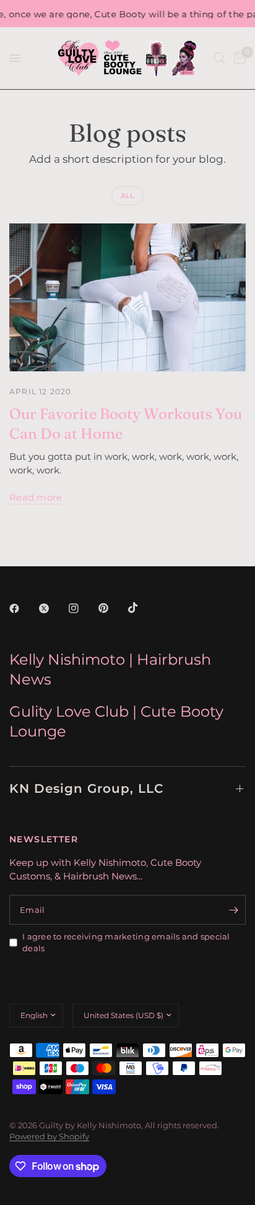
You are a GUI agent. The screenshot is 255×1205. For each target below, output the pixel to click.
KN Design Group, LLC (86, 788)
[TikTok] (141, 607)
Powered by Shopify (49, 1136)
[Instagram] (82, 608)
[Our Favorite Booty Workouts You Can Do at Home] (127, 297)
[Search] (219, 58)
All (127, 195)
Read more (36, 497)
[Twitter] (52, 608)
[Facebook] (23, 608)
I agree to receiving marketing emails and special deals (126, 942)
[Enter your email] (233, 910)
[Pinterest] (112, 608)
